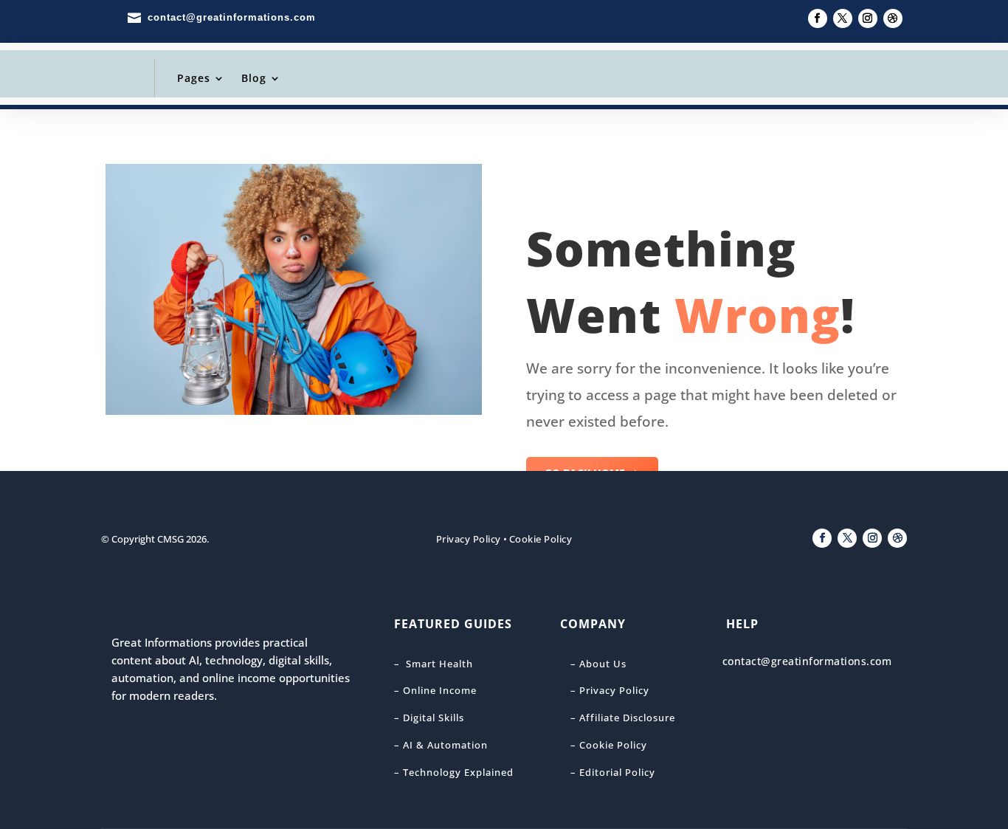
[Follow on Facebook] (817, 18)
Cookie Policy (541, 539)
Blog (253, 78)
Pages (193, 78)
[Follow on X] (842, 18)
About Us (602, 663)
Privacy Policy (468, 539)
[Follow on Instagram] (867, 18)
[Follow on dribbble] (892, 18)
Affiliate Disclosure (625, 717)
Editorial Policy (617, 772)
